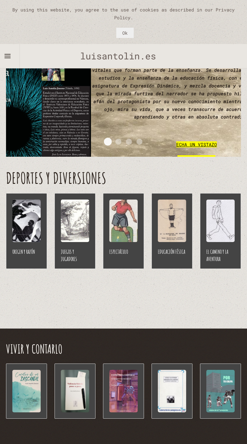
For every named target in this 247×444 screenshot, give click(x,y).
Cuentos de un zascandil (118, 142)
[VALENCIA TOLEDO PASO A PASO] (75, 391)
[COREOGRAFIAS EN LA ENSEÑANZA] (172, 391)
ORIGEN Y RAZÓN (23, 251)
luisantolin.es (123, 56)
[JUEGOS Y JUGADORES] (75, 221)
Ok (125, 33)
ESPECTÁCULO (118, 251)
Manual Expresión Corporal (139, 142)
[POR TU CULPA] (220, 391)
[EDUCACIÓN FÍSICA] (172, 221)
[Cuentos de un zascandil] (26, 391)
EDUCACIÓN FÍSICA (171, 251)
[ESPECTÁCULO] (123, 221)
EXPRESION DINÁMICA (108, 142)
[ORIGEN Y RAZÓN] (26, 221)
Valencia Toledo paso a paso (129, 142)
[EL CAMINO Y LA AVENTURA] (220, 221)
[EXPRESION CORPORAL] (123, 391)
